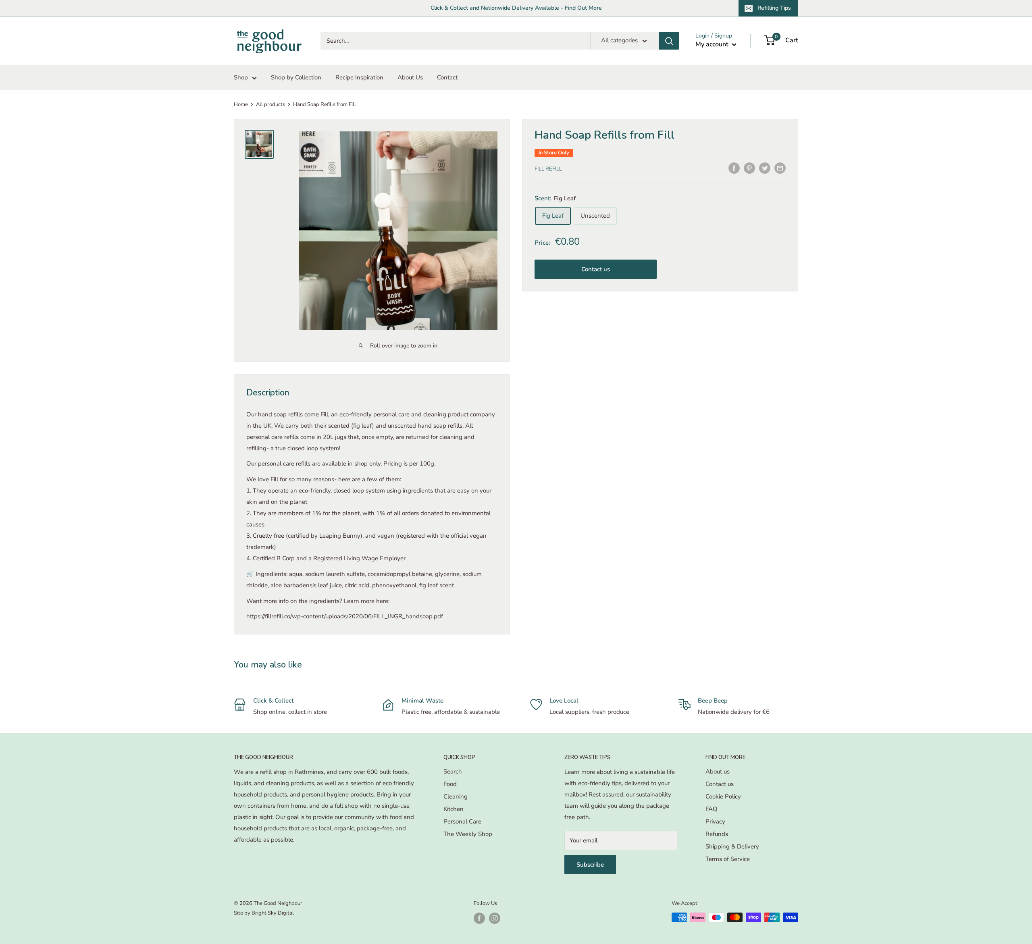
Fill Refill (548, 169)
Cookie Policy (723, 796)
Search (452, 771)
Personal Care (462, 821)
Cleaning (455, 796)
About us (717, 771)
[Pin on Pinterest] (749, 168)
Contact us (595, 269)
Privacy (715, 821)
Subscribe (590, 865)
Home (241, 104)
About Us (410, 77)
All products (270, 104)
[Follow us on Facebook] (479, 918)
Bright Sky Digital (273, 913)
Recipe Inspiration (359, 77)
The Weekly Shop (467, 834)
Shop (241, 77)
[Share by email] (780, 168)
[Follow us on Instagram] (494, 918)
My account (712, 44)
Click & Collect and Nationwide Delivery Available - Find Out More (516, 8)
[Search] (669, 41)
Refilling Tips (774, 8)
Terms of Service (727, 859)
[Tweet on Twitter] (764, 168)
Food (450, 784)
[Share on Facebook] (734, 168)
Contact (447, 77)
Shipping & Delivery (732, 846)
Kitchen (453, 809)
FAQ (711, 809)
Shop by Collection (296, 77)
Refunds (716, 834)
